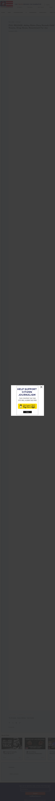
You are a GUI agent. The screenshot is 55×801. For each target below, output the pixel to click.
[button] (27, 412)
